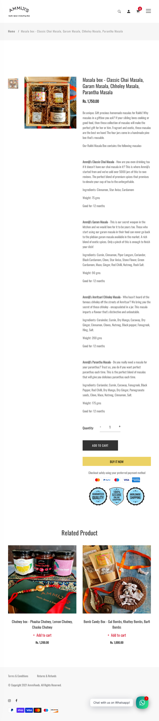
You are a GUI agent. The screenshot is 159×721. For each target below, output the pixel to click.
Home (11, 31)
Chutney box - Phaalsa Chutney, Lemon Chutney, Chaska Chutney (42, 624)
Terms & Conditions (18, 676)
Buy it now (117, 461)
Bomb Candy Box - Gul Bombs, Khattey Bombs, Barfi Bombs (117, 624)
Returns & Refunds (46, 676)
